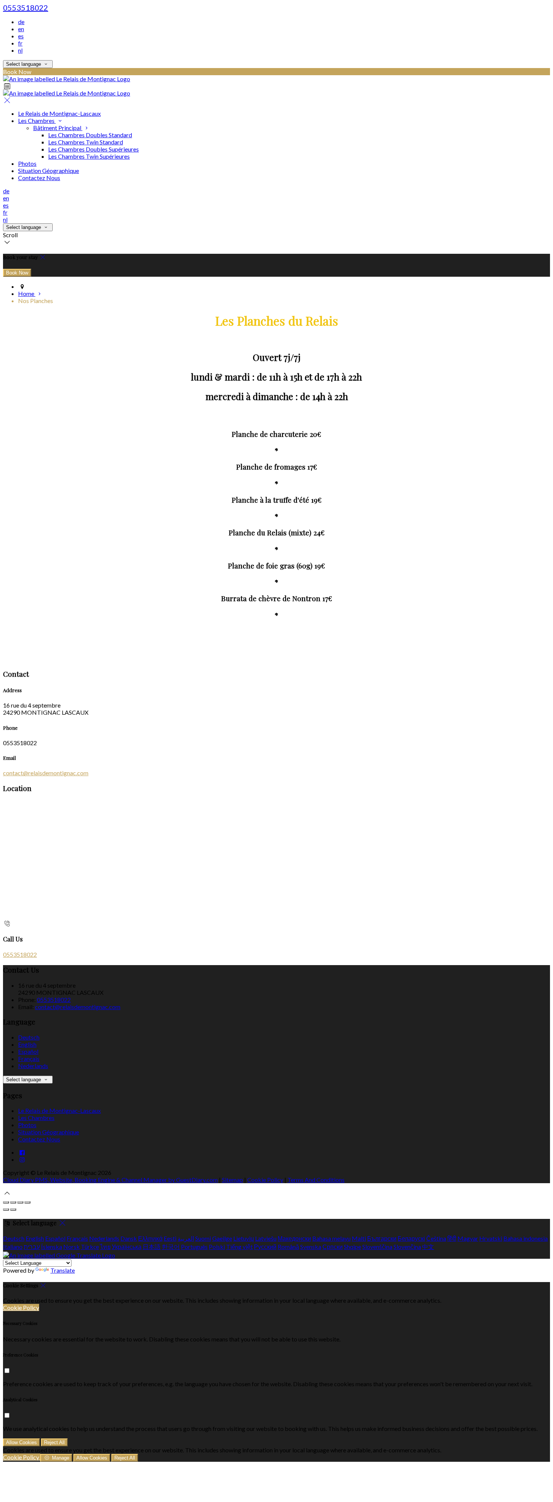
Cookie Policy (265, 1179)
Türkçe (90, 1246)
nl (20, 50)
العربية (186, 1238)
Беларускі (411, 1238)
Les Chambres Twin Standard (85, 142)
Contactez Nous (39, 177)
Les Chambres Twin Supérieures (89, 156)
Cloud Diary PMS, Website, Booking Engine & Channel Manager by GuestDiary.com (110, 1179)
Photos (27, 163)
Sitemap (232, 1179)
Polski (217, 1246)
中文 (428, 1246)
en (21, 28)
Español (28, 1051)
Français (29, 1058)
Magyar (467, 1238)
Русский (265, 1246)
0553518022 (25, 7)
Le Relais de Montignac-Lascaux (59, 113)
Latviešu (265, 1238)
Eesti (170, 1238)
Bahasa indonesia (525, 1238)
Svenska (310, 1246)
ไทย (105, 1246)
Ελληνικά (150, 1238)
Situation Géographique (48, 170)
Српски (332, 1246)
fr (20, 43)
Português (194, 1246)
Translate (62, 1270)
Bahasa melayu (331, 1238)
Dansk (128, 1238)
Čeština (436, 1238)
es (21, 35)
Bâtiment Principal (57, 127)
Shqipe (352, 1246)
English (27, 1044)
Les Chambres (37, 120)
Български (382, 1238)
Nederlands (33, 1065)
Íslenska (51, 1246)
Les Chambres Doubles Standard (90, 134)
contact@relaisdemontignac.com (45, 772)
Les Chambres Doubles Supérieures (93, 149)
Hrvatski (490, 1238)
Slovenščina (377, 1246)
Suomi (203, 1238)
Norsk (71, 1246)
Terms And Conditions (316, 1179)
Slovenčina (407, 1246)
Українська (126, 1246)
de (21, 21)
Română (288, 1246)
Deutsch (29, 1037)
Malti (359, 1238)
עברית (32, 1246)
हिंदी (451, 1238)
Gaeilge (222, 1238)
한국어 (171, 1246)
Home (26, 293)
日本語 (152, 1246)
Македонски (294, 1238)
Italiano (13, 1246)
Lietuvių (243, 1238)
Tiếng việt (239, 1246)
